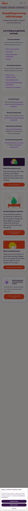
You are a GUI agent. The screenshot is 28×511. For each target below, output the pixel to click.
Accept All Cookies (14, 501)
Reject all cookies (14, 505)
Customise (14, 508)
